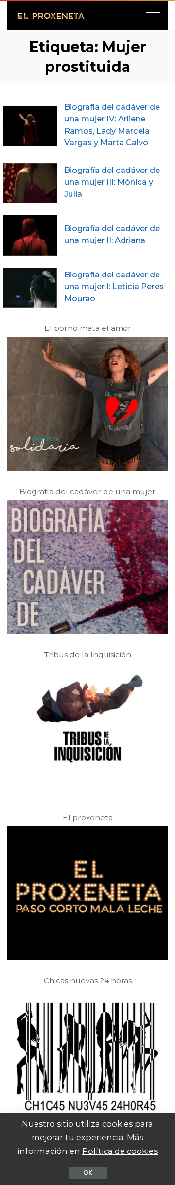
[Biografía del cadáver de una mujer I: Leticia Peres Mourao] (30, 288)
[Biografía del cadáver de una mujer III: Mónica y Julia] (30, 183)
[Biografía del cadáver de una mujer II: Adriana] (30, 235)
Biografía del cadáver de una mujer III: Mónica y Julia (112, 182)
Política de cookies (120, 1151)
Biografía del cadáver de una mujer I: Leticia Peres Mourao (114, 286)
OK (87, 1172)
